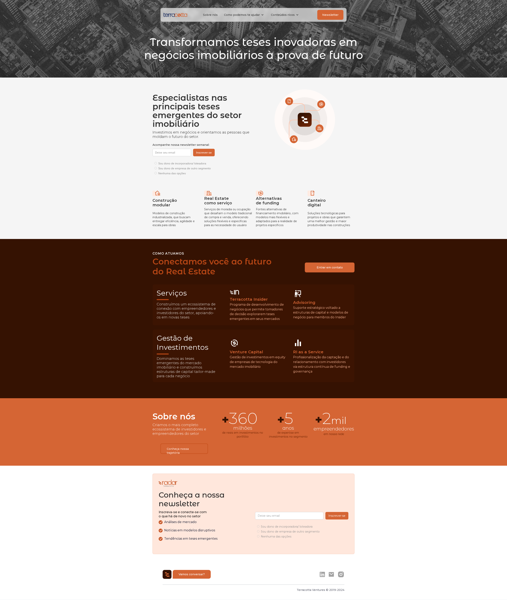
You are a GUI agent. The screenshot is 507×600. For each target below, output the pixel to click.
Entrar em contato (330, 267)
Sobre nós (210, 15)
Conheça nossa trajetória (178, 450)
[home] (175, 15)
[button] (244, 14)
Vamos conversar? (192, 574)
